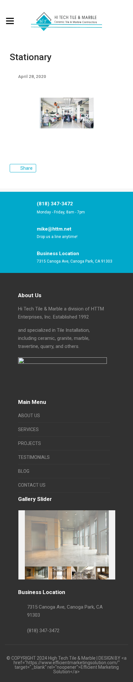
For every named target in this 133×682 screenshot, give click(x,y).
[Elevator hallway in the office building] (59, 572)
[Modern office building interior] (36, 573)
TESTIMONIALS (34, 457)
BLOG (23, 471)
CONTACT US (32, 485)
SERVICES (28, 429)
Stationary (31, 57)
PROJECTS (29, 443)
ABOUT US (29, 415)
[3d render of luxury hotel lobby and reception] (83, 573)
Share (26, 168)
